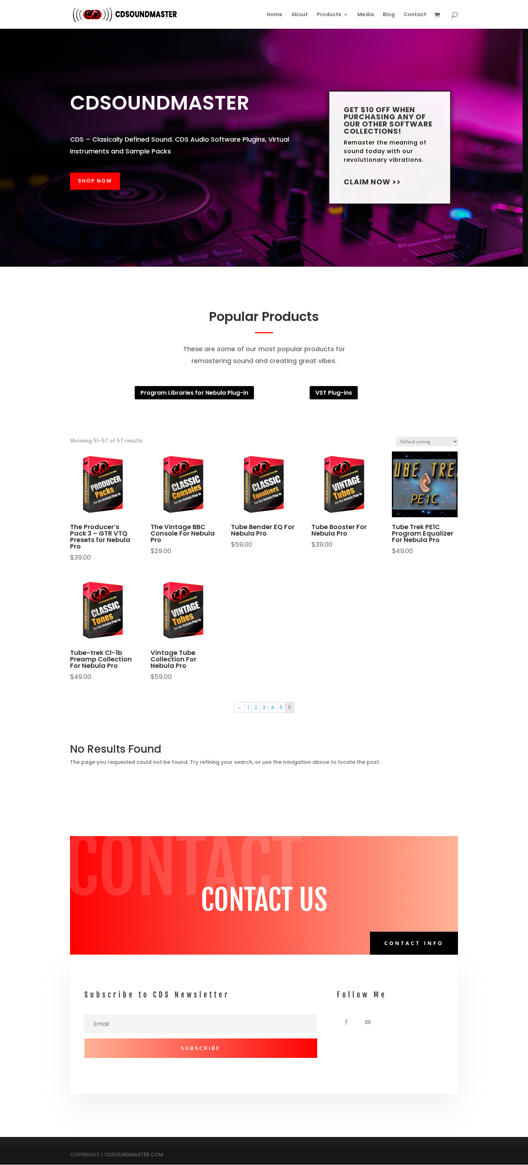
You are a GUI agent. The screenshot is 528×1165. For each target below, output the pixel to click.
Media (365, 15)
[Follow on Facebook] (346, 1022)
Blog (389, 15)
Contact (415, 15)
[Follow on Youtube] (367, 1022)
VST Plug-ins (333, 393)
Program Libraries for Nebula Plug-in (194, 393)
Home (274, 15)
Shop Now (95, 180)
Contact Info (414, 943)
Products (329, 15)
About (299, 15)
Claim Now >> (372, 182)
